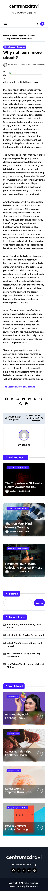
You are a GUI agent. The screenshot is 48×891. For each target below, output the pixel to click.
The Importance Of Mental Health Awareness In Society (23, 487)
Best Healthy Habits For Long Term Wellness (24, 626)
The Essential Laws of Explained (19, 386)
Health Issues (13, 697)
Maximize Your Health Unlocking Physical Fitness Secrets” (23, 567)
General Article (14, 771)
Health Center (13, 734)
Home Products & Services (14, 47)
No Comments (39, 65)
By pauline (12, 65)
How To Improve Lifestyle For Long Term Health (23, 655)
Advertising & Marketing (17, 808)
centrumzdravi (24, 6)
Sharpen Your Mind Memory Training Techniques (18, 527)
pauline (25, 444)
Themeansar (32, 886)
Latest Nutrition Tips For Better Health (25, 635)
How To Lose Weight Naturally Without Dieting (25, 665)
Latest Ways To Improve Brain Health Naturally (25, 644)
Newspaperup (16, 886)
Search (13, 593)
